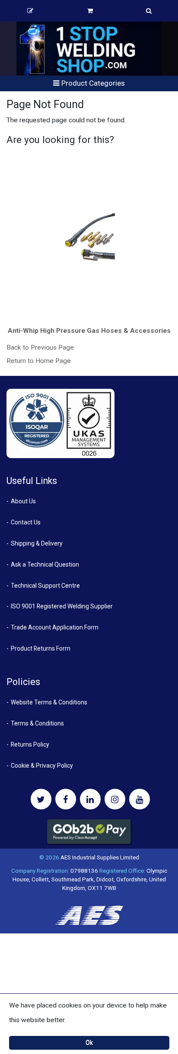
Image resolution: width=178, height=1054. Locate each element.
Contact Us (26, 522)
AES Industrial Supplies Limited (99, 857)
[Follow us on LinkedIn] (90, 799)
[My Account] (30, 11)
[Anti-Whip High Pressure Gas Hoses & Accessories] (89, 238)
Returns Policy (30, 744)
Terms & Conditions (37, 723)
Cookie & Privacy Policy (42, 765)
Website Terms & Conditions (49, 702)
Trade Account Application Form (55, 627)
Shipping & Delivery (37, 543)
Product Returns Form (40, 648)
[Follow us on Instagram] (115, 799)
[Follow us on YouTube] (139, 799)
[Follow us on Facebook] (65, 799)
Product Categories (92, 83)
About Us (23, 501)
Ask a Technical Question (45, 564)
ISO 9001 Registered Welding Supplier (62, 606)
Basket (89, 11)
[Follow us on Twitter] (41, 799)
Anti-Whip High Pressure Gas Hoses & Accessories (89, 331)
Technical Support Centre (45, 585)
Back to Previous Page (40, 347)
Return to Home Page (38, 361)
